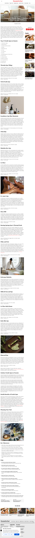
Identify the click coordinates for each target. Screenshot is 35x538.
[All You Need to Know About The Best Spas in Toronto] (29, 38)
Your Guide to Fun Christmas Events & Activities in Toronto (5, 501)
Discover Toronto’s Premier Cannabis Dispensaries (17, 501)
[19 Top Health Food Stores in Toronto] (13, 511)
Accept (17, 534)
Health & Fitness (17, 16)
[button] (1, 1)
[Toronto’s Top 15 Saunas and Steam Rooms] (29, 65)
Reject (11, 534)
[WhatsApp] (33, 29)
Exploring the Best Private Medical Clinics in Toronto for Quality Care (29, 51)
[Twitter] (29, 29)
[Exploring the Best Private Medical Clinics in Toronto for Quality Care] (29, 46)
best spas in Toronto (19, 30)
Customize (5, 534)
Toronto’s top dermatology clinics (19, 369)
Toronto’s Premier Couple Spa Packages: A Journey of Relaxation (29, 60)
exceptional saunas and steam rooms (14, 235)
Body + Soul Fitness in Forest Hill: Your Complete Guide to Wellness (30, 515)
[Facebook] (27, 29)
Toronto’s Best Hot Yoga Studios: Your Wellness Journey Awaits (21, 515)
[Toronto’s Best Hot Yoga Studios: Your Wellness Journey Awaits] (22, 511)
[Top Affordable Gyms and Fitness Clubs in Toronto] (29, 74)
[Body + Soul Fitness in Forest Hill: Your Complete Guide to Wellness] (30, 511)
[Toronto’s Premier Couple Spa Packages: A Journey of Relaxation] (29, 56)
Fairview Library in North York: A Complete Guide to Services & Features (20, 527)
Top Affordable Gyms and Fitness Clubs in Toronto (29, 78)
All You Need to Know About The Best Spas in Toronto (29, 42)
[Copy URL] (31, 29)
